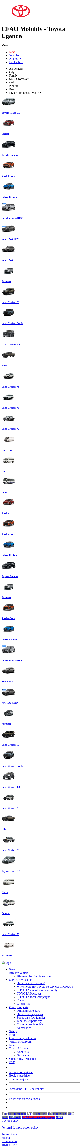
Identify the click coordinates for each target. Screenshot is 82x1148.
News (12, 1045)
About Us (23, 1051)
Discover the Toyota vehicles (34, 976)
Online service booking (31, 983)
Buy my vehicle (18, 972)
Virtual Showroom (20, 1041)
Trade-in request (19, 1079)
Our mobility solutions (22, 1038)
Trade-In (22, 1000)
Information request (21, 1072)
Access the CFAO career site (26, 1089)
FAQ (12, 1062)
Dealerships (16, 62)
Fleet (12, 1034)
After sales (15, 58)
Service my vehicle (20, 979)
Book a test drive (19, 1075)
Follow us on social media (25, 1098)
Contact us (23, 1003)
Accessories (24, 1027)
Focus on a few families (31, 1017)
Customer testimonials (30, 1024)
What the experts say (29, 1021)
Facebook (15, 1117)
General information (14, 1113)
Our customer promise (30, 1014)
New (12, 51)
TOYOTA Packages (29, 993)
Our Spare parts (18, 1007)
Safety (13, 1031)
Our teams (23, 1055)
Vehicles (14, 55)
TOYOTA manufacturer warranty (37, 990)
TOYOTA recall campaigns (33, 997)
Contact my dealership (22, 1058)
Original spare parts (28, 1010)
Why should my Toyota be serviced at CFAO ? (45, 986)
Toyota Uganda (18, 1048)
